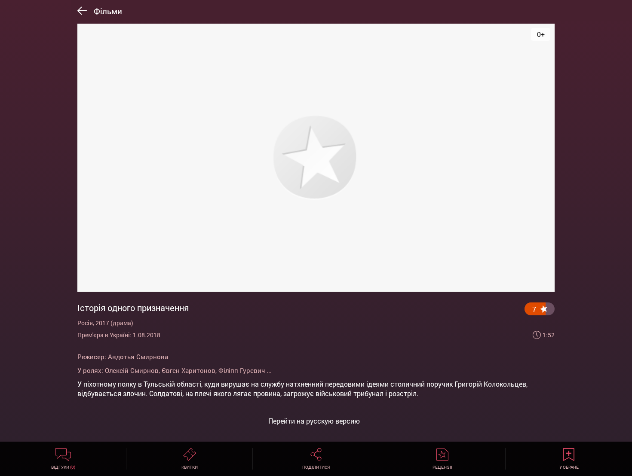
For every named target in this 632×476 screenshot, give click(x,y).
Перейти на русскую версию (314, 421)
